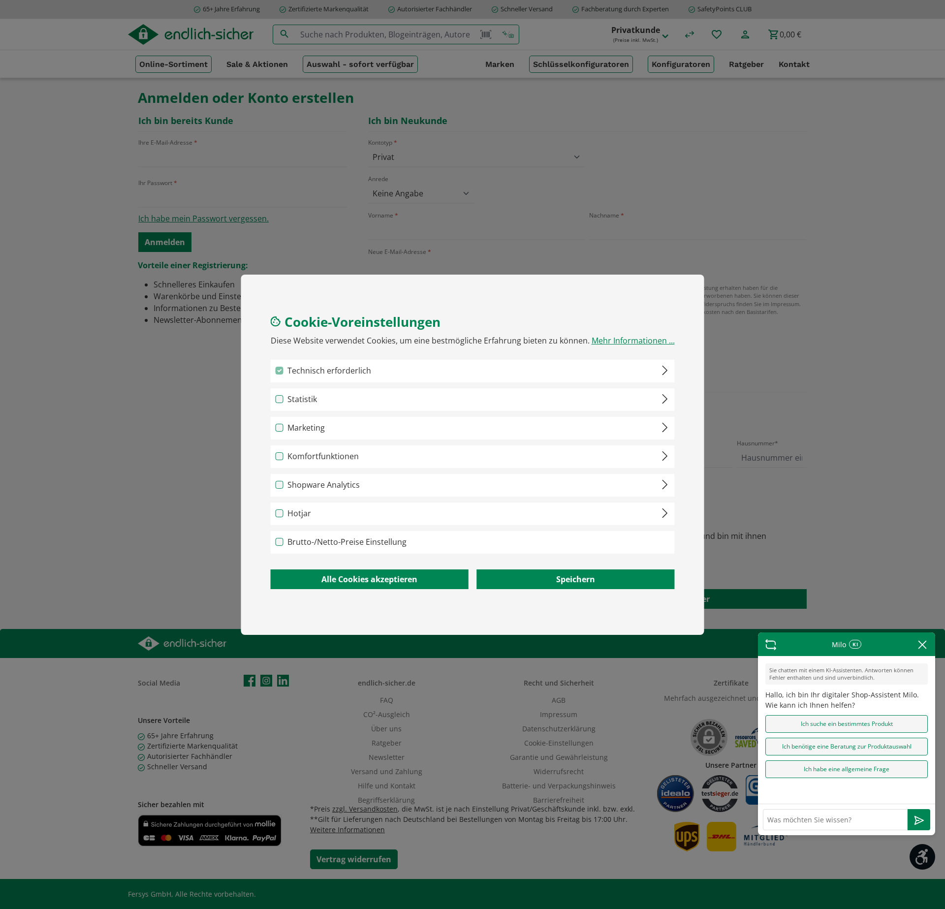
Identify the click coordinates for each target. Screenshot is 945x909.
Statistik (302, 399)
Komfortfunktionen (323, 456)
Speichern (575, 579)
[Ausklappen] (664, 369)
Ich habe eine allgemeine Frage (846, 769)
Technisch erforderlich (329, 370)
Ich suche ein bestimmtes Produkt (847, 724)
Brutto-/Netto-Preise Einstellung (347, 541)
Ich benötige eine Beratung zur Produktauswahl (847, 746)
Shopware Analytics (323, 484)
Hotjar (299, 513)
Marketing (306, 427)
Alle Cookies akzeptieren (369, 579)
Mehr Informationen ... (633, 340)
